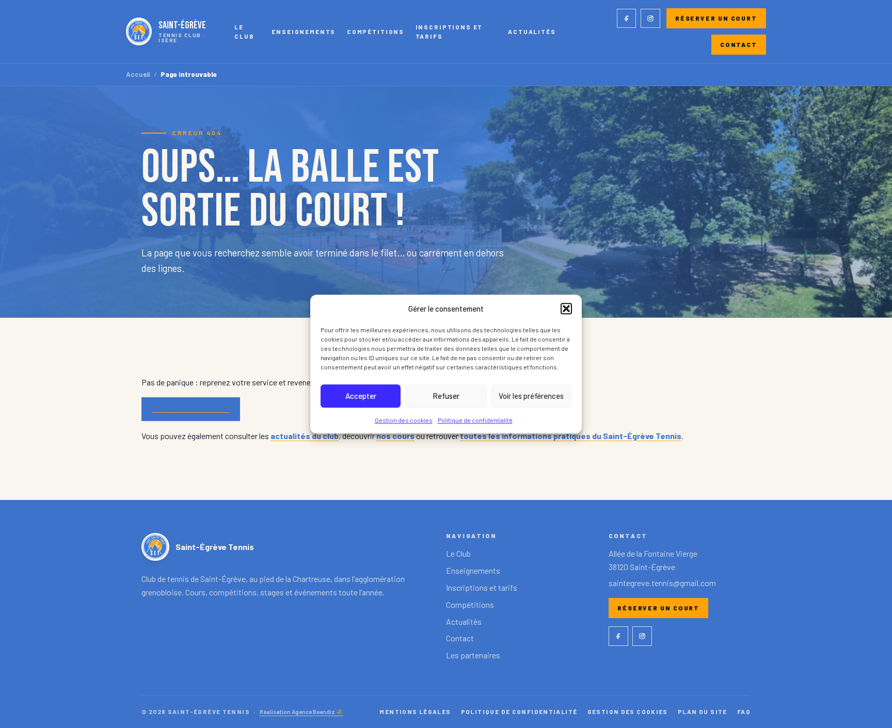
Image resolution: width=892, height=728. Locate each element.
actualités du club (304, 436)
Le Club (244, 31)
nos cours (395, 436)
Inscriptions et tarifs (449, 31)
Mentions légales (415, 711)
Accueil (138, 74)
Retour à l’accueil (190, 408)
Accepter (360, 395)
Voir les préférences (531, 395)
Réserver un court (716, 18)
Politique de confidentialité (475, 420)
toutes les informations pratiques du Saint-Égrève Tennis (570, 436)
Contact (738, 44)
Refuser (446, 395)
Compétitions (375, 31)
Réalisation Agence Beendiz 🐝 (301, 711)
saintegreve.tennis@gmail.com (662, 583)
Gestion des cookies (404, 420)
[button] (566, 308)
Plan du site (702, 711)
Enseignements (304, 31)
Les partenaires (473, 655)
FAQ (744, 711)
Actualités (531, 31)
